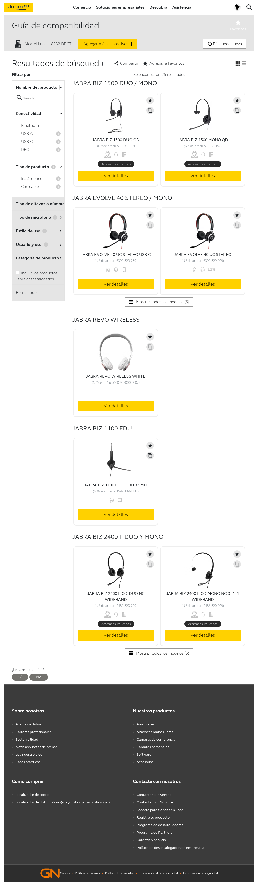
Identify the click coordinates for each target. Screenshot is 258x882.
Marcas (65, 873)
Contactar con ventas (154, 795)
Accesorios (145, 762)
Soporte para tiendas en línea (160, 810)
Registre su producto (153, 817)
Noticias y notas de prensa (36, 747)
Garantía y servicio (151, 840)
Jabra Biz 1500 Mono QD (203, 139)
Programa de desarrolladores (160, 825)
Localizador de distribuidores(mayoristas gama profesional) (63, 802)
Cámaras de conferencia (156, 739)
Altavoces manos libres (155, 732)
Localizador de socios (32, 795)
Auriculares (145, 724)
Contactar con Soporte (155, 802)
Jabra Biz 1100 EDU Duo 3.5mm (115, 485)
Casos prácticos (28, 762)
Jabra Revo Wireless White (115, 376)
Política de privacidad (119, 873)
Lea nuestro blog (29, 754)
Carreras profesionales (33, 732)
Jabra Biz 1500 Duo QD (115, 139)
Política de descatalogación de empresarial (171, 848)
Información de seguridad (200, 873)
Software (144, 754)
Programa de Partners (154, 832)
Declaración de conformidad (158, 873)
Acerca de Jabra (28, 724)
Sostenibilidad (27, 739)
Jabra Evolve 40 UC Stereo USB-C (116, 254)
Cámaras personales (153, 747)
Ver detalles (116, 175)
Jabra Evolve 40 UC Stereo (202, 254)
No (38, 677)
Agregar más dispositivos (108, 44)
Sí (20, 677)
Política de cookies (87, 873)
